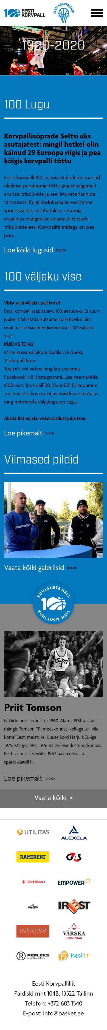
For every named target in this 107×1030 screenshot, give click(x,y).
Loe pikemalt (23, 779)
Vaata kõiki (50, 798)
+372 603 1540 (65, 1004)
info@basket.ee (63, 1014)
